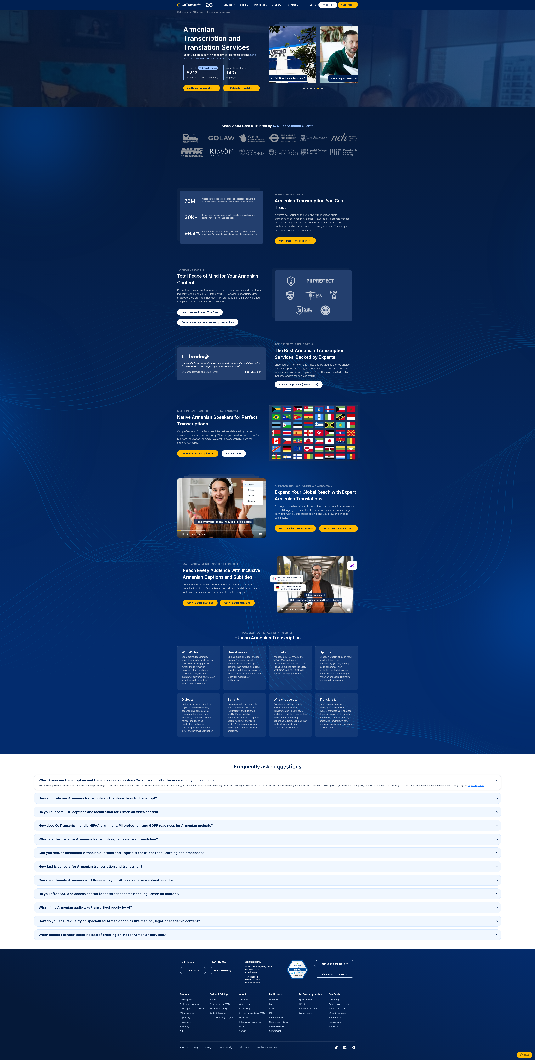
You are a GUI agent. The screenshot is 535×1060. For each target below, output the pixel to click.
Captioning (185, 1017)
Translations (185, 1022)
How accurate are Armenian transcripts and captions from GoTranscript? (98, 798)
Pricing (213, 999)
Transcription (213, 12)
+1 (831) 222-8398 (218, 961)
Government (275, 1030)
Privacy (208, 1047)
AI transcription (187, 1013)
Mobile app (334, 999)
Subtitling (184, 1026)
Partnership (244, 1008)
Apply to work (305, 999)
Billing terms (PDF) (218, 1008)
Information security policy (251, 1022)
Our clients (244, 1004)
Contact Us (193, 970)
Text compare (335, 1022)
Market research (276, 1026)
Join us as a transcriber (335, 963)
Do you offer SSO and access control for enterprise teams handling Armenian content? (109, 894)
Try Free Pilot (327, 5)
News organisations (278, 1022)
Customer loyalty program (222, 1017)
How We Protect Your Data (200, 312)
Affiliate (302, 1004)
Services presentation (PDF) (252, 1013)
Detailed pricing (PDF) (220, 1004)
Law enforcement (277, 1017)
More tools (334, 1026)
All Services (198, 12)
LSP (270, 1013)
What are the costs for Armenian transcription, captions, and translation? (98, 839)
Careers (243, 1030)
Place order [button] (346, 5)
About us (243, 999)
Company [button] (276, 5)
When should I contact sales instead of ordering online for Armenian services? (102, 935)
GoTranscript (183, 12)
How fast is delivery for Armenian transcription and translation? (90, 866)
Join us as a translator (334, 974)
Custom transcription (190, 1004)
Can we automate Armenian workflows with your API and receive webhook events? (106, 880)
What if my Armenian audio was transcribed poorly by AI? (85, 907)
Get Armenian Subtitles (200, 603)
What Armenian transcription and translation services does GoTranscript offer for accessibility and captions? (127, 780)
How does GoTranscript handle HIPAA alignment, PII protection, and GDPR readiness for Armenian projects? (126, 826)
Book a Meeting (222, 970)
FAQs (241, 1026)
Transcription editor (308, 1008)
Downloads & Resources (267, 1047)
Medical (273, 1008)
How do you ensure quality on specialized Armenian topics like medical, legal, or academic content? (119, 921)
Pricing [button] (242, 5)
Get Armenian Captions (237, 603)
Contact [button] (292, 5)
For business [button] (259, 5)
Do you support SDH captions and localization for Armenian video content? (99, 812)
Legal (271, 1004)
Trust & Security (225, 1047)
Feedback (243, 1017)
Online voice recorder (339, 1004)
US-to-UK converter (338, 1013)
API (181, 1030)
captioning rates (476, 785)
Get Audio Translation (241, 88)
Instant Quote (234, 453)
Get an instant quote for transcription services (208, 322)
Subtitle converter (337, 1008)
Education (274, 999)
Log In (313, 5)
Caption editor (305, 1013)
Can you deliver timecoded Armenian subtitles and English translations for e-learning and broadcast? (121, 853)
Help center (244, 1047)
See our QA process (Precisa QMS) (298, 384)
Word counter (335, 1017)
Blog (196, 1047)
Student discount (218, 1013)
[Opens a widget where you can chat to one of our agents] (524, 1055)
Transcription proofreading (192, 1008)
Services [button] (228, 5)
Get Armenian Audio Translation (341, 528)
